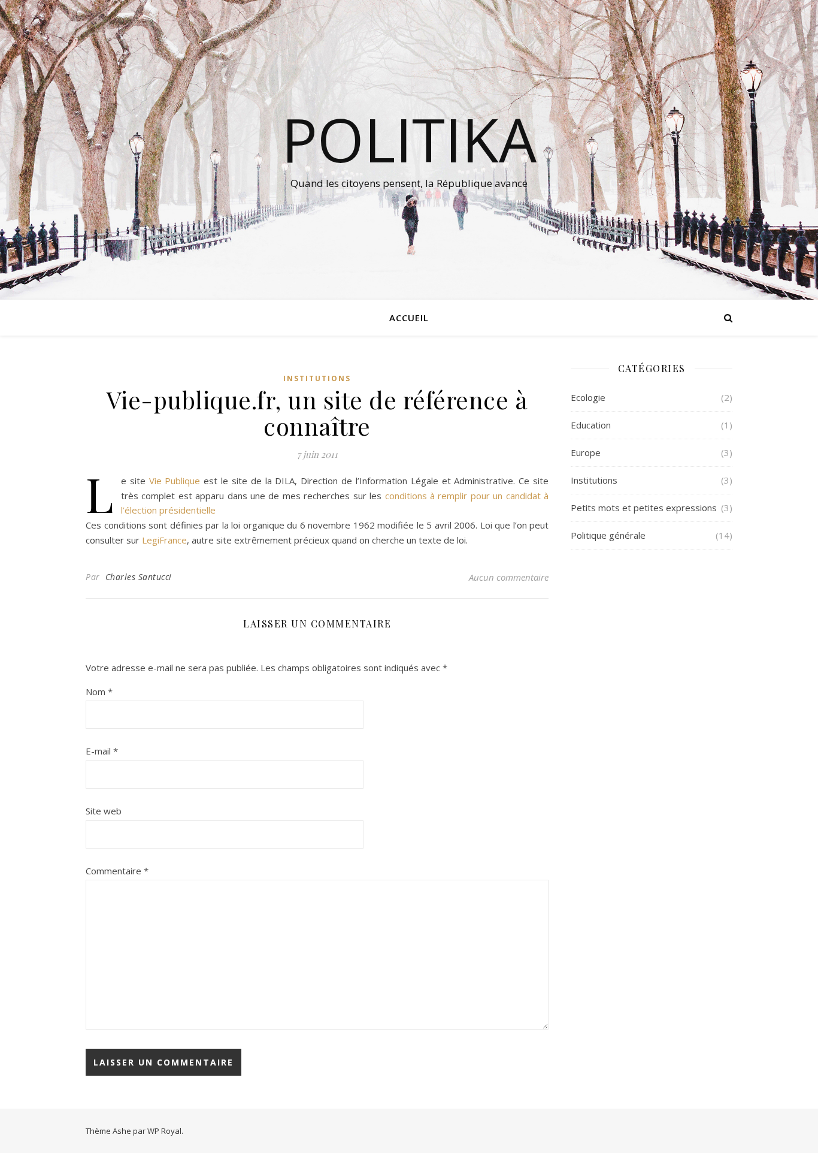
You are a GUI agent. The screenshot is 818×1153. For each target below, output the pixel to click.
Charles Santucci (138, 576)
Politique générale (608, 535)
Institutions (317, 378)
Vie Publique (175, 481)
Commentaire (117, 871)
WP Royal (164, 1130)
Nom (99, 692)
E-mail (102, 751)
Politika (409, 139)
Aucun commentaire (509, 577)
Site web (104, 811)
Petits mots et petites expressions (644, 508)
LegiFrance (164, 540)
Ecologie (588, 397)
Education (591, 425)
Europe (586, 452)
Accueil (409, 318)
